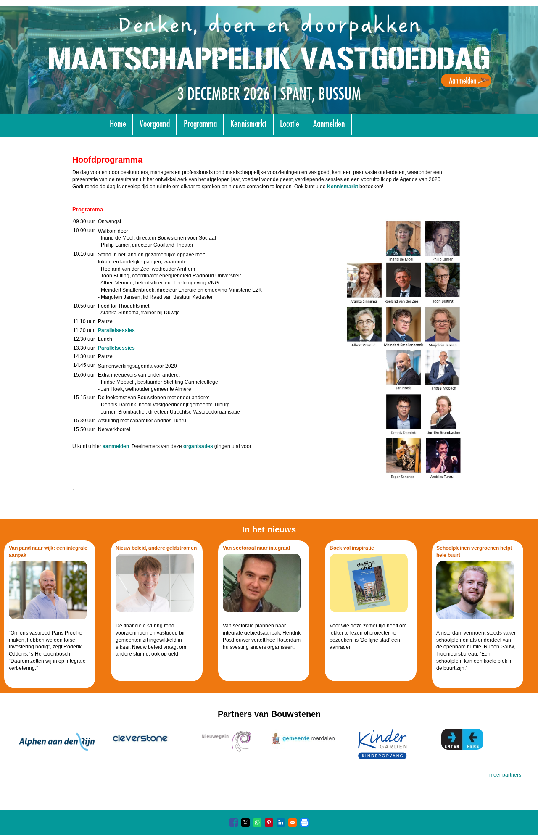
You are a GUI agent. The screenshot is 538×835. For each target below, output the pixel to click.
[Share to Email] (292, 822)
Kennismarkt (248, 122)
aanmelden (116, 446)
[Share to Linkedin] (281, 822)
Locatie (289, 122)
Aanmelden (329, 122)
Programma (200, 122)
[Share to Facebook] (233, 822)
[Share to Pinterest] (269, 822)
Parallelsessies (116, 330)
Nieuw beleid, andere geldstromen (156, 548)
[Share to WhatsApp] (257, 822)
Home (118, 122)
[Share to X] (245, 822)
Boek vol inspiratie (352, 548)
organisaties (198, 446)
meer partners (505, 775)
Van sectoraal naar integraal (256, 548)
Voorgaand (155, 122)
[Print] (304, 822)
